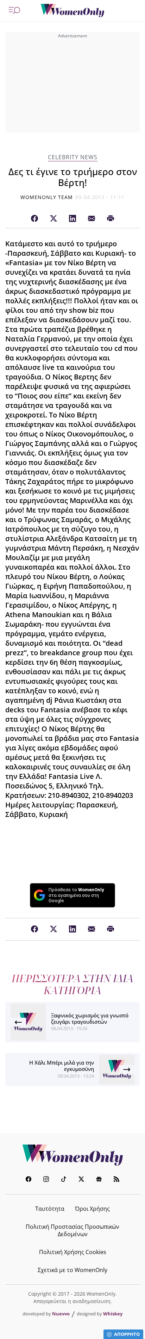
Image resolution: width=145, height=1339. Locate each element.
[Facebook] (34, 218)
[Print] (110, 218)
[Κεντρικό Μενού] (14, 10)
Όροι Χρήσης (92, 1209)
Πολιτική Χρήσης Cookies (72, 1252)
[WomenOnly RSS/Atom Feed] (116, 1180)
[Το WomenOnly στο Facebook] (28, 1180)
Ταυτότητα (49, 1209)
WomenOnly (72, 1155)
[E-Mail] (91, 218)
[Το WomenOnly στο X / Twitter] (81, 1180)
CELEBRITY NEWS (72, 157)
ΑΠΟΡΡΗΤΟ (127, 1334)
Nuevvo (61, 1313)
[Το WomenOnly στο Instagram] (46, 1180)
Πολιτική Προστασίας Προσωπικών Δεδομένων (72, 1230)
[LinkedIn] (72, 218)
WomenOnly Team (46, 197)
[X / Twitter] (53, 218)
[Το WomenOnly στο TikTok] (64, 1180)
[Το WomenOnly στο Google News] (99, 1180)
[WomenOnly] (72, 10)
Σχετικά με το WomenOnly (72, 1270)
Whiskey (112, 1313)
